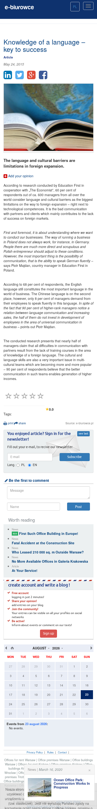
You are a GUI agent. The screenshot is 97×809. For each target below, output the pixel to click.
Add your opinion (20, 175)
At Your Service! (24, 570)
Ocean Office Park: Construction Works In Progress (72, 783)
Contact (62, 752)
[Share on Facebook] (43, 75)
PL (75, 6)
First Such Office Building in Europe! (45, 533)
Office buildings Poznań (20, 781)
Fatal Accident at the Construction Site (43, 543)
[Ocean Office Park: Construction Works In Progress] (41, 787)
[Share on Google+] (31, 75)
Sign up (48, 633)
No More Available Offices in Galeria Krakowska (50, 561)
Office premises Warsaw (54, 760)
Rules (50, 752)
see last (83, 433)
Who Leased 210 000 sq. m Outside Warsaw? (48, 552)
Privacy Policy (35, 752)
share (22, 423)
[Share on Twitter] (19, 75)
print (10, 423)
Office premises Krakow (67, 764)
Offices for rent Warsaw (20, 760)
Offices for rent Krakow (33, 764)
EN (35, 465)
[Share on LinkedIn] (8, 75)
